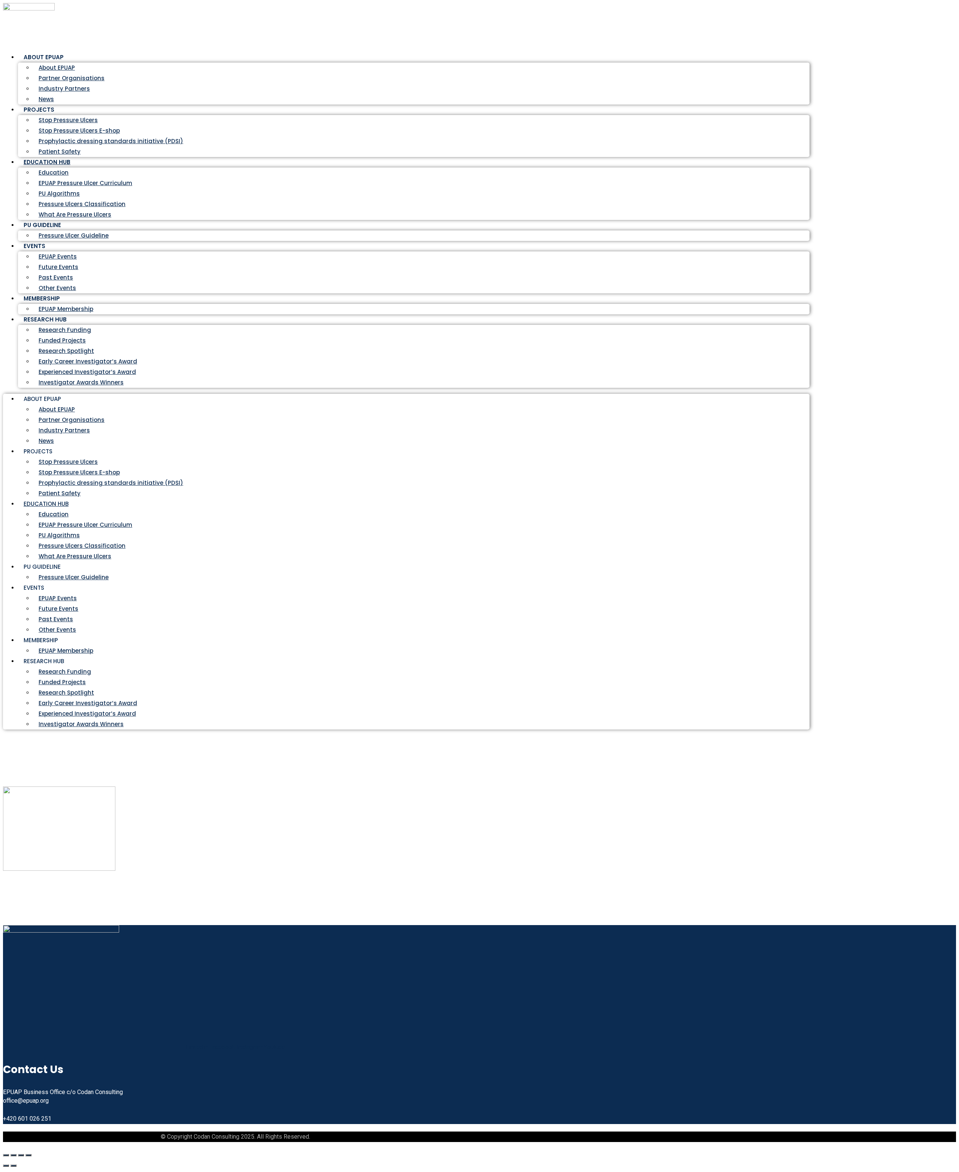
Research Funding (65, 330)
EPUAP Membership (66, 651)
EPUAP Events (58, 256)
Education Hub (47, 162)
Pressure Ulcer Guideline (74, 235)
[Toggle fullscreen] (13, 1155)
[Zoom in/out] (6, 1155)
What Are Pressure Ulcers (75, 214)
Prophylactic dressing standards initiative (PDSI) (111, 141)
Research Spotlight (66, 351)
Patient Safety (60, 493)
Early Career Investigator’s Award (88, 361)
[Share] (21, 1155)
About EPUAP (57, 68)
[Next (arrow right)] (13, 1166)
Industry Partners (64, 89)
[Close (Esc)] (28, 1155)
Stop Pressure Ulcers (68, 120)
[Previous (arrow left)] (6, 1166)
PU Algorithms (59, 193)
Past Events (56, 277)
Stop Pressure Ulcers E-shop (79, 131)
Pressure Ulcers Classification (82, 204)
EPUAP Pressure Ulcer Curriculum (85, 183)
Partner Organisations (72, 78)
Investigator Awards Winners (81, 382)
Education (54, 172)
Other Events (57, 630)
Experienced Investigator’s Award (87, 372)
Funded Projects (62, 340)
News (46, 441)
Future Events (58, 267)
